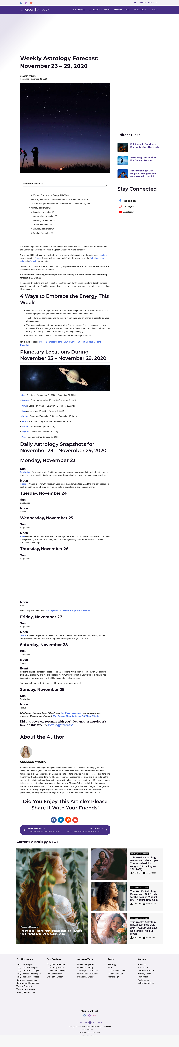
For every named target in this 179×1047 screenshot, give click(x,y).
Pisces (38, 258)
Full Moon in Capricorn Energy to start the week (144, 145)
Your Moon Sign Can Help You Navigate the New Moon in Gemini (143, 173)
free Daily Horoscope (71, 713)
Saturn (24, 421)
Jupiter (24, 416)
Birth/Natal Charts (85, 977)
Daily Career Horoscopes (27, 970)
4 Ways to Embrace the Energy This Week (50, 195)
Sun (23, 395)
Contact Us (143, 967)
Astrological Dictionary (87, 970)
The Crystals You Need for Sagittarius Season (67, 610)
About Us (142, 964)
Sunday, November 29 (43, 233)
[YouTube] (31, 3)
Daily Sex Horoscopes (26, 980)
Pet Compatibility (54, 974)
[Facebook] (21, 3)
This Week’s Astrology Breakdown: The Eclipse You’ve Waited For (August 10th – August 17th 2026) (144, 863)
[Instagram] (26, 3)
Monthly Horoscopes (25, 992)
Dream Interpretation (86, 964)
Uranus (24, 426)
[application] (86, 10)
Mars (23, 411)
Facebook (129, 200)
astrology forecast (60, 725)
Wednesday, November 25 (45, 216)
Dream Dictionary (85, 967)
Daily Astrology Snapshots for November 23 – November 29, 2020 (61, 204)
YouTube (128, 212)
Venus (24, 406)
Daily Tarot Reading (56, 964)
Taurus (23, 635)
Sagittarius (25, 472)
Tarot (110, 967)
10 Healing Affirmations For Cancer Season (143, 159)
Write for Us (143, 980)
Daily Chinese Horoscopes (28, 974)
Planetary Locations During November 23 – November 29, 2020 (59, 199)
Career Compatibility (56, 970)
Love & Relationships (117, 970)
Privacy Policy (144, 974)
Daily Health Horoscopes (27, 977)
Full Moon (94, 258)
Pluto (24, 437)
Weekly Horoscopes (25, 989)
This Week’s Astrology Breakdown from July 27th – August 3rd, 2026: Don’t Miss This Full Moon (144, 928)
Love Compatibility (55, 967)
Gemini (32, 261)
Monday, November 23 (41, 208)
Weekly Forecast (24, 986)
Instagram (129, 206)
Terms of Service (146, 970)
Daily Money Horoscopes (27, 983)
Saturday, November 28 (43, 229)
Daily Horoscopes (24, 964)
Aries (22, 536)
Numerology (113, 977)
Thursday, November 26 (44, 220)
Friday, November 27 (42, 225)
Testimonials (144, 977)
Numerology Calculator (87, 974)
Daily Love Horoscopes (27, 967)
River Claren (27, 937)
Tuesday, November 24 (43, 212)
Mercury (25, 400)
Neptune (103, 255)
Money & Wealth (115, 974)
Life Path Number (55, 977)
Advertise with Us (146, 983)
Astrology (112, 964)
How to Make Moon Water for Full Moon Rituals (76, 716)
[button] (135, 3)
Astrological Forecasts (29, 927)
